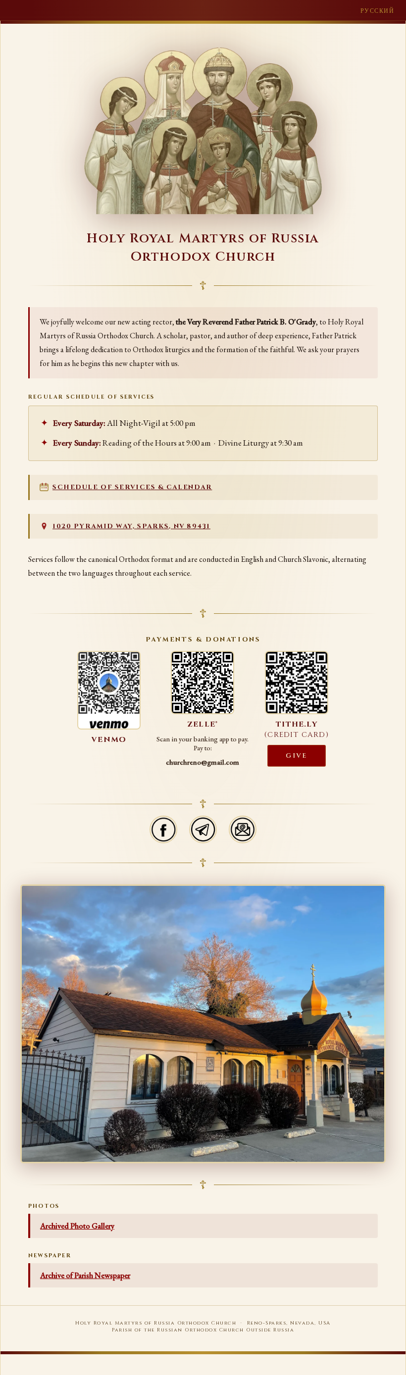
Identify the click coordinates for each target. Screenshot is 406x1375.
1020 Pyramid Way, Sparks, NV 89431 (131, 526)
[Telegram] (203, 829)
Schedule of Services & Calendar (132, 487)
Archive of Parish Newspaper (85, 1275)
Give (296, 755)
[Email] (242, 829)
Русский (377, 11)
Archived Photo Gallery (77, 1226)
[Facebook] (163, 829)
